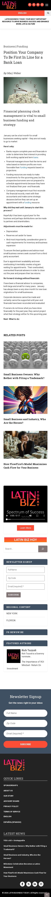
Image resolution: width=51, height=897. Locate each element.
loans (35, 157)
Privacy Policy (11, 806)
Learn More (25, 528)
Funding (22, 46)
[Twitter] (34, 4)
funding (23, 167)
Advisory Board (11, 801)
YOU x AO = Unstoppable (14, 840)
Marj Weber (14, 73)
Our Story (8, 796)
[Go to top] (47, 895)
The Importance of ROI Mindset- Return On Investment (25, 665)
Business (9, 46)
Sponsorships (11, 785)
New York (11, 613)
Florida (10, 620)
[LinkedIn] (38, 4)
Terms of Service (12, 812)
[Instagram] (42, 4)
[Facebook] (29, 4)
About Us (8, 791)
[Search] (42, 549)
